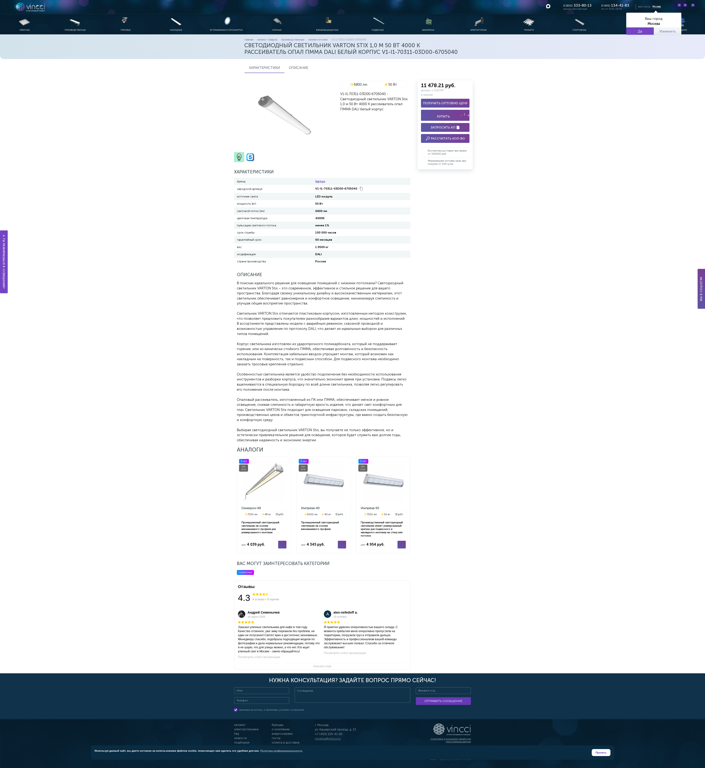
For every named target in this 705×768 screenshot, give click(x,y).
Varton (320, 181)
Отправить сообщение (443, 701)
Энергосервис (282, 733)
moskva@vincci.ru (327, 738)
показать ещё (322, 666)
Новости (240, 738)
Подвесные (245, 572)
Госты (276, 738)
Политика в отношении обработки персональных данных (451, 740)
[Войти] (699, 7)
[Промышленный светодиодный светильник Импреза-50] (383, 505)
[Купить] (282, 544)
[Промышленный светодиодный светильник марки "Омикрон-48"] (264, 505)
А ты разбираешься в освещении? (4, 262)
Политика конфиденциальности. (281, 750)
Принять (601, 752)
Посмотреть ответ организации (259, 657)
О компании (281, 729)
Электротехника (246, 729)
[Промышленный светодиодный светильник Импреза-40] (323, 505)
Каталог (240, 725)
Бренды (277, 725)
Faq (236, 733)
